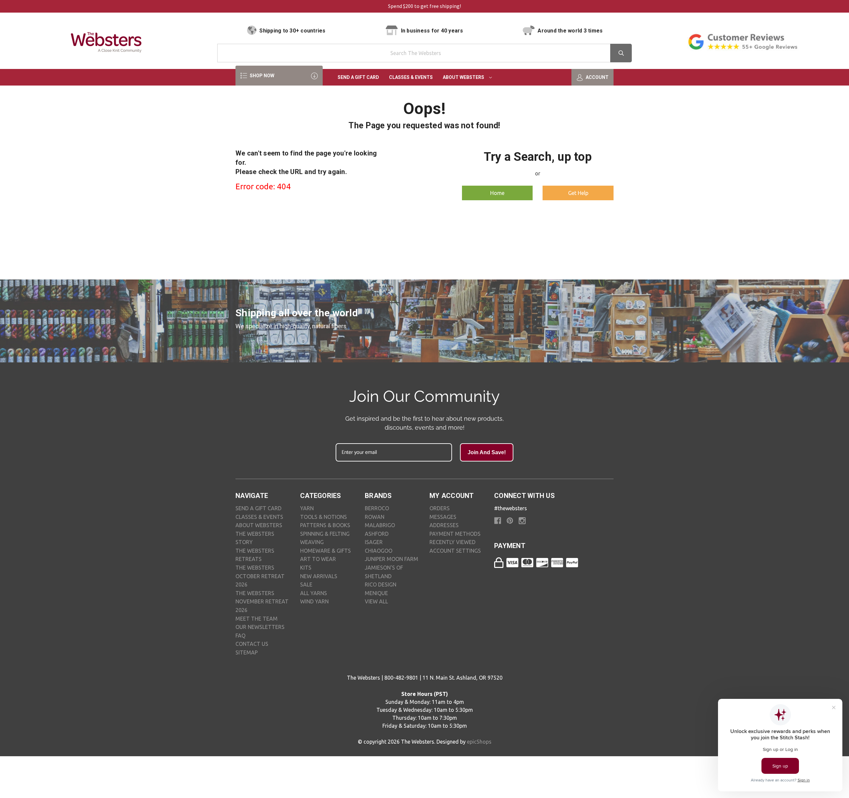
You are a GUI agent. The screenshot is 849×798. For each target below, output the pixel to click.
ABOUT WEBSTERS (258, 525)
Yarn (307, 508)
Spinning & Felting (325, 534)
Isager (374, 542)
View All (376, 601)
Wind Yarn (314, 601)
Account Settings (455, 551)
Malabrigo (380, 525)
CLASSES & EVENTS (259, 517)
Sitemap (246, 652)
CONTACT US (251, 644)
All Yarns (313, 593)
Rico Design (380, 584)
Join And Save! (487, 452)
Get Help (578, 193)
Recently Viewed (452, 542)
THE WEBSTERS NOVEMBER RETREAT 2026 (262, 601)
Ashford (377, 534)
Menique (376, 593)
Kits (305, 568)
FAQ (240, 636)
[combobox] (424, 53)
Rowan (374, 517)
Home (497, 193)
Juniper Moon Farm (391, 559)
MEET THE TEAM (256, 619)
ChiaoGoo (378, 551)
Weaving (312, 542)
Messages (442, 517)
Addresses (444, 525)
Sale (306, 584)
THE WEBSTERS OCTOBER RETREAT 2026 (260, 576)
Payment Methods (455, 534)
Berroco (377, 508)
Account (597, 77)
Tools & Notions (323, 517)
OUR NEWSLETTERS (260, 627)
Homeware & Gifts (325, 551)
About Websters (464, 77)
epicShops (479, 742)
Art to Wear (318, 559)
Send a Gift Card (358, 77)
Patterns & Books (325, 525)
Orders (439, 508)
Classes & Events (411, 77)
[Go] (621, 53)
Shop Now (261, 75)
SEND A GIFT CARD (258, 508)
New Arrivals (318, 576)
